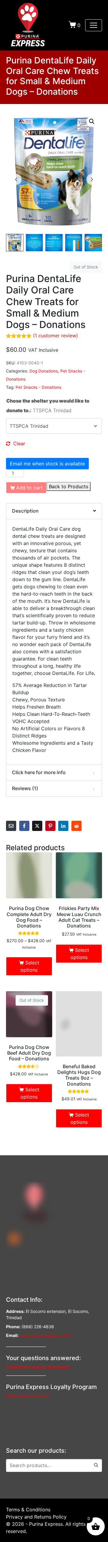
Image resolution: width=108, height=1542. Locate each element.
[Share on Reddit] (76, 826)
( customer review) (55, 336)
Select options (29, 966)
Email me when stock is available (47, 464)
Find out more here (27, 1396)
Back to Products (68, 486)
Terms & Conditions (28, 1510)
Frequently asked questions (38, 1367)
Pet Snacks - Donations (38, 387)
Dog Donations (43, 371)
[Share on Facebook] (24, 826)
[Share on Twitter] (37, 826)
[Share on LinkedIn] (63, 826)
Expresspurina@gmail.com (46, 1335)
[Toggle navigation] (93, 25)
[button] (91, 121)
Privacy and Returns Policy (36, 1517)
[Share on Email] (11, 826)
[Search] (96, 1465)
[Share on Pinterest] (50, 826)
